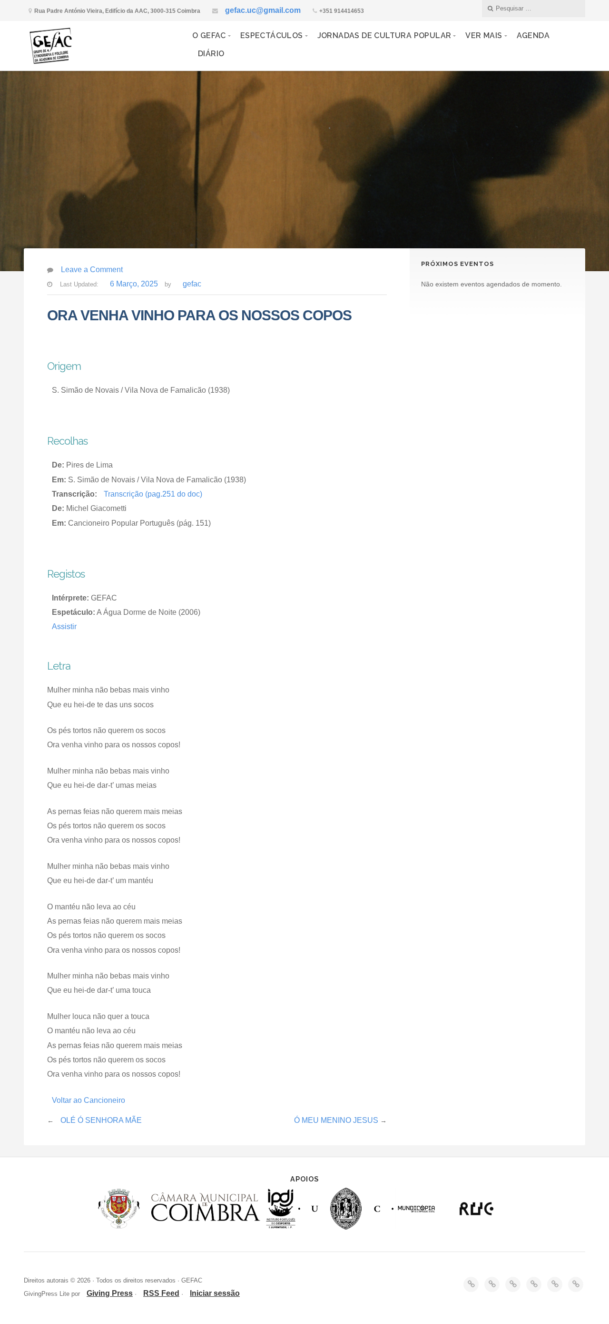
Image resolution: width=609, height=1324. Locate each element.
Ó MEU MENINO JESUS (336, 1120)
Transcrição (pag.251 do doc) (153, 494)
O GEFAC (209, 35)
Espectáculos (271, 35)
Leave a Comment (92, 269)
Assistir (64, 626)
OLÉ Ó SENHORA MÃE (101, 1120)
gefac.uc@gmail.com (263, 10)
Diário (211, 53)
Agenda (533, 35)
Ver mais (483, 35)
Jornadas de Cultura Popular (384, 35)
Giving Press (110, 1293)
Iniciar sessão (215, 1293)
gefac (192, 284)
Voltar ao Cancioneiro (88, 1100)
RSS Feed (161, 1293)
